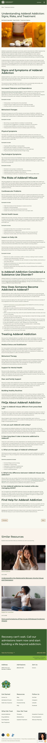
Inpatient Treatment (22, 719)
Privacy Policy (24, 738)
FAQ (18, 705)
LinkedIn (34, 702)
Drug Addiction (5, 717)
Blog (3, 7)
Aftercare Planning (37, 719)
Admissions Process (6, 700)
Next (43, 520)
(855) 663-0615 (20, 667)
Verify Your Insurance (7, 702)
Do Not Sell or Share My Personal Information (11, 740)
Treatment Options (9, 7)
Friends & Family (21, 702)
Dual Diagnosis (5, 719)
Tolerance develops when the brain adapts (12, 91)
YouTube (34, 697)
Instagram (34, 700)
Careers (34, 667)
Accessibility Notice (31, 738)
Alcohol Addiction (6, 714)
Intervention (20, 700)
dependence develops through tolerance (16, 281)
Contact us (4, 510)
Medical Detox (20, 717)
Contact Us (4, 697)
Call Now (39, 2)
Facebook (34, 705)
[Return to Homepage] (7, 2)
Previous (5, 520)
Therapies (19, 714)
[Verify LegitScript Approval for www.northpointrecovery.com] (3, 734)
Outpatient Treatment (37, 714)
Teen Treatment (6, 722)
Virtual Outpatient (36, 717)
